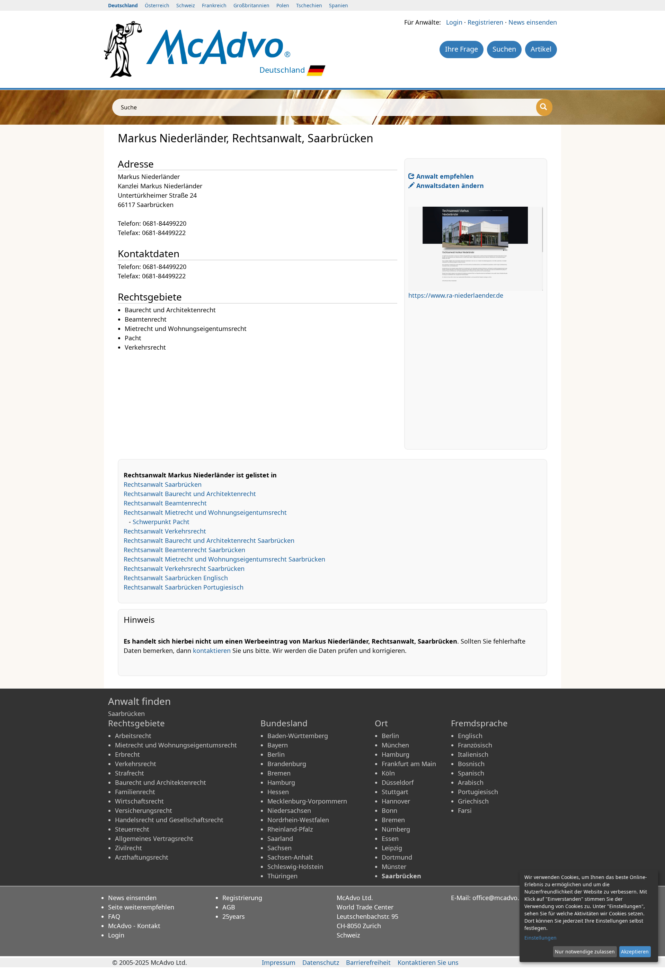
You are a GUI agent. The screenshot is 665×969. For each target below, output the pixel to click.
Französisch (475, 745)
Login (454, 22)
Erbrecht (127, 754)
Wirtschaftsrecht (139, 801)
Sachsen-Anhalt (290, 857)
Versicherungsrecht (143, 810)
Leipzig (392, 848)
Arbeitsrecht (133, 736)
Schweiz (185, 5)
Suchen (504, 49)
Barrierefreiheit (368, 962)
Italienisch (473, 754)
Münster (394, 866)
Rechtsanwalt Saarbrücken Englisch (176, 578)
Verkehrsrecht (135, 764)
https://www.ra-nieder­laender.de (455, 295)
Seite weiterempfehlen (141, 907)
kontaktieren (212, 650)
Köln (388, 773)
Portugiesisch (478, 792)
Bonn (389, 810)
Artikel (541, 49)
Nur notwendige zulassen (585, 951)
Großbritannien (251, 5)
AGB (228, 907)
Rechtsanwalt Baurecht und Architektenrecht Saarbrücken (209, 540)
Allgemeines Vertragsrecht (154, 838)
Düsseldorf (398, 782)
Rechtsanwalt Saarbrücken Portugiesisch (183, 587)
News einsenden (532, 22)
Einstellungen (540, 937)
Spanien (338, 5)
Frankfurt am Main (409, 764)
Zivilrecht (128, 848)
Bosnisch (471, 764)
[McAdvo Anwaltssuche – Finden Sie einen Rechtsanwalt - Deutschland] (218, 46)
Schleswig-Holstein (295, 866)
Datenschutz (320, 962)
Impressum (278, 962)
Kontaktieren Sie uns (428, 962)
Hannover (396, 801)
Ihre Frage (461, 49)
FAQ (114, 916)
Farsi (465, 810)
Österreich (157, 5)
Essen (390, 838)
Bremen (279, 773)
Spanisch (471, 773)
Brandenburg (286, 764)
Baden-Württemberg (297, 736)
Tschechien (309, 5)
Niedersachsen (289, 810)
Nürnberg (396, 829)
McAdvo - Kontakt (134, 926)
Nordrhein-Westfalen (298, 820)
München (395, 745)
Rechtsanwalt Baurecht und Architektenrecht (190, 494)
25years (233, 916)
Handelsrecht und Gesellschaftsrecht (169, 820)
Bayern (277, 745)
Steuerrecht (132, 829)
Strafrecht (129, 773)
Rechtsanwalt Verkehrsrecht (165, 531)
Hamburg (281, 782)
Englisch (470, 736)
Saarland (280, 838)
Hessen (278, 792)
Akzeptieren (635, 951)
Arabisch (471, 782)
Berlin (276, 754)
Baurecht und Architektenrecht (160, 782)
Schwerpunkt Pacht (161, 522)
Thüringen (282, 876)
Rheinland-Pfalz (290, 829)
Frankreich (214, 5)
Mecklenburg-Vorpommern (307, 801)
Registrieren (485, 22)
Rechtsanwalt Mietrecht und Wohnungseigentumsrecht (205, 512)
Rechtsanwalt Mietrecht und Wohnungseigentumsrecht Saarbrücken (224, 559)
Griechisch (473, 801)
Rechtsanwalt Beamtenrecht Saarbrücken (184, 550)
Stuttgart (395, 792)
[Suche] (544, 107)
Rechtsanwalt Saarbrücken (163, 484)
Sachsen (279, 848)
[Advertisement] (261, 400)
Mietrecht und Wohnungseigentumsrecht (176, 745)
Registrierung (242, 898)
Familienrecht (135, 792)
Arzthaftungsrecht (141, 857)
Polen (282, 5)
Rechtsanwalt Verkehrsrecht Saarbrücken (184, 568)
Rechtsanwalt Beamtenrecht (165, 503)
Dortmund (397, 857)
